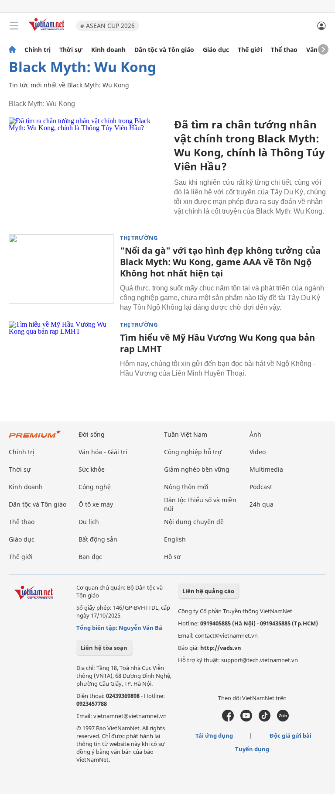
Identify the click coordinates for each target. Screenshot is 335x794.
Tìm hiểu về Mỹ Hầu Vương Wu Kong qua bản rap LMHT (217, 343)
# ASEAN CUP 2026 (107, 25)
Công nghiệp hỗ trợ (193, 452)
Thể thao (284, 50)
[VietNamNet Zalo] (283, 719)
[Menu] (14, 26)
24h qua (261, 504)
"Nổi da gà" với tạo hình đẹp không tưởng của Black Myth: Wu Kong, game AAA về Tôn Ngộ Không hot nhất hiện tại (220, 262)
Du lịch (89, 522)
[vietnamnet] (47, 31)
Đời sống (92, 434)
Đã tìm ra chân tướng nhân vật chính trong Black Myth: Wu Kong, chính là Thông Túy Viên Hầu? (249, 145)
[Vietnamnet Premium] (35, 438)
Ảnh (255, 434)
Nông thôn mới (186, 487)
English (175, 539)
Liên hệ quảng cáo (208, 591)
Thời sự (70, 50)
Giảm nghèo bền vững (196, 469)
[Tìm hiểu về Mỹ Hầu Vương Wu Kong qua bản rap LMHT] (61, 356)
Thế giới (250, 50)
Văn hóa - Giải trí (103, 452)
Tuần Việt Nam (185, 434)
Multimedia (266, 469)
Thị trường (138, 238)
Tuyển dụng (252, 749)
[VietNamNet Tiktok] (264, 719)
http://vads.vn (220, 648)
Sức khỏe (92, 469)
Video (258, 452)
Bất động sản (98, 539)
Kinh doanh (108, 50)
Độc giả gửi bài (290, 735)
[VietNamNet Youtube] (246, 719)
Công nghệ (95, 487)
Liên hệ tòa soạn (104, 648)
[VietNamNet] (12, 50)
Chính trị (37, 50)
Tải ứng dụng (214, 735)
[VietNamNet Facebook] (228, 719)
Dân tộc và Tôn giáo (164, 50)
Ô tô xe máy (96, 504)
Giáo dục (216, 50)
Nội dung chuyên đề (194, 522)
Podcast (261, 487)
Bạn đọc (90, 556)
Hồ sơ (172, 556)
